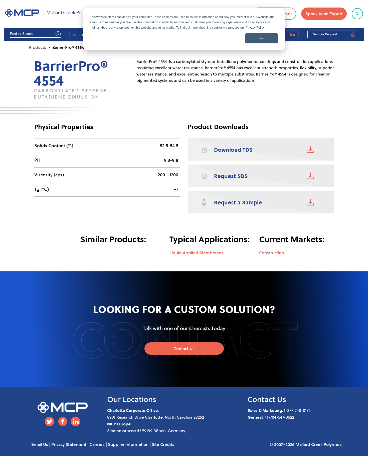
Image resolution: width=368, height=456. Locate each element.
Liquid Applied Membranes (196, 253)
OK (261, 38)
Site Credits (163, 444)
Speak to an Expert (323, 14)
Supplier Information (128, 444)
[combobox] (35, 34)
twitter (49, 421)
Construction (271, 253)
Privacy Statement (68, 444)
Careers (97, 444)
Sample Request (325, 34)
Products (37, 47)
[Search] (57, 34)
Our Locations (131, 399)
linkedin (75, 421)
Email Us (39, 444)
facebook (62, 421)
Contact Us (184, 348)
